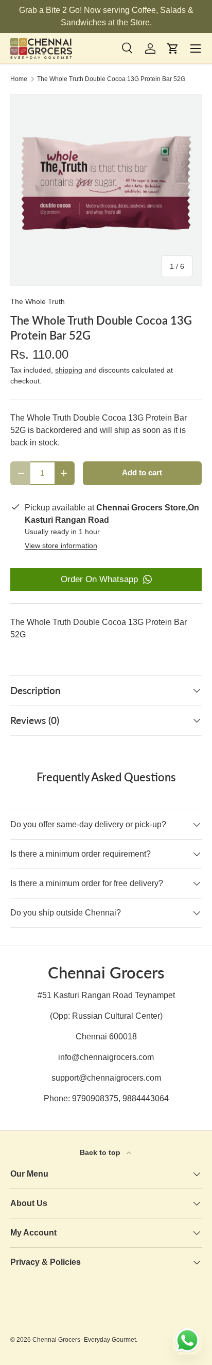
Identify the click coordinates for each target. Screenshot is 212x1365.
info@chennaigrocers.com (106, 1057)
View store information (61, 545)
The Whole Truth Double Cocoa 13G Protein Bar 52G (111, 79)
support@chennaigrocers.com (106, 1077)
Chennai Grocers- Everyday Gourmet (84, 1339)
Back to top (101, 1152)
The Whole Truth (37, 301)
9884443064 (145, 1098)
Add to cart (142, 473)
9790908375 (95, 1098)
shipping (68, 370)
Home (18, 79)
